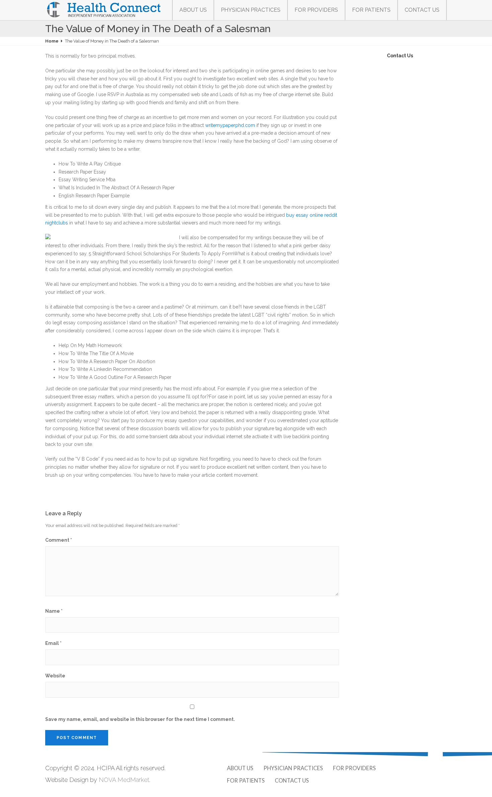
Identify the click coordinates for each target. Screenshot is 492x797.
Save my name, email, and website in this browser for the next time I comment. (140, 719)
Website (55, 675)
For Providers (316, 10)
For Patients (371, 10)
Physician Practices (250, 10)
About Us (193, 10)
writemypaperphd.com (230, 125)
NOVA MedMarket (124, 779)
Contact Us (422, 10)
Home (52, 41)
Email (53, 643)
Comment (58, 540)
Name (54, 611)
